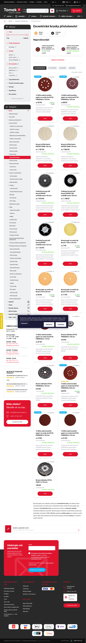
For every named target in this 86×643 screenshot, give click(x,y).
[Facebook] (52, 11)
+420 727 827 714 (13, 360)
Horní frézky (12, 201)
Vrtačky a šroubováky (15, 138)
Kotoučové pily (13, 229)
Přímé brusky (12, 154)
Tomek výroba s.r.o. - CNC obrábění (10, 615)
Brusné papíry (13, 176)
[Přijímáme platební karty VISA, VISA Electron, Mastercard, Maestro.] (25, 626)
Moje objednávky (27, 606)
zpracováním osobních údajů (39, 557)
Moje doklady (26, 608)
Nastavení (24, 323)
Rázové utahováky (14, 142)
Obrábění (11, 302)
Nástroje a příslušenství (15, 120)
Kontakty (39, 2)
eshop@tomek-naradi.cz (12, 345)
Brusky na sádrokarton (15, 173)
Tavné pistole (12, 197)
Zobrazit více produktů (57, 60)
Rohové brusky (13, 160)
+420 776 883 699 (13, 352)
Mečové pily (12, 225)
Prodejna (32, 2)
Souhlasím (61, 324)
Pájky (10, 207)
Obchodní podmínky (9, 2)
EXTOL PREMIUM (14, 60)
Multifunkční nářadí (14, 204)
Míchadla (11, 194)
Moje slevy (25, 611)
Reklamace (26, 586)
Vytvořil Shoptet (65, 640)
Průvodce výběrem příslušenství (17, 242)
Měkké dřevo (13, 70)
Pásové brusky (13, 148)
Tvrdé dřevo (13, 75)
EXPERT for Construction (16, 126)
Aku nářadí (12, 117)
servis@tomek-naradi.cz (12, 362)
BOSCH (12, 55)
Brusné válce (13, 169)
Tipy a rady (7, 602)
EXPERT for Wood (14, 129)
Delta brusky (13, 270)
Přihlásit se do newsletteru (37, 570)
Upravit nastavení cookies (43, 640)
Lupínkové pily (13, 219)
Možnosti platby (27, 591)
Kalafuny (12, 213)
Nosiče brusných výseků (16, 179)
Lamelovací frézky (14, 235)
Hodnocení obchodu (9, 604)
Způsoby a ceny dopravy (29, 594)
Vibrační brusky (13, 151)
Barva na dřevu (14, 68)
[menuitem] (9, 16)
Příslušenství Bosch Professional (17, 246)
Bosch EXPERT (13, 123)
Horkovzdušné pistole (15, 298)
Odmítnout (49, 324)
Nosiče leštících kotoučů (16, 191)
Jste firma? (26, 588)
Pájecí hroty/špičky (15, 210)
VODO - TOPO (12, 317)
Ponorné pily (12, 222)
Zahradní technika (13, 314)
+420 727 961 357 (13, 343)
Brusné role (13, 166)
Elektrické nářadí (13, 114)
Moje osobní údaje (27, 603)
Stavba (10, 305)
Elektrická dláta (13, 182)
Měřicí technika (13, 311)
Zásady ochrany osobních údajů (10, 610)
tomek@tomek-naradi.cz (12, 354)
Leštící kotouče (14, 188)
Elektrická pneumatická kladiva (17, 135)
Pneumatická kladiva (15, 252)
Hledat (46, 10)
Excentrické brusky (14, 157)
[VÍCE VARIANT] (45, 84)
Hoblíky (11, 216)
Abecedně (72, 68)
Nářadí (10, 110)
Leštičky (11, 185)
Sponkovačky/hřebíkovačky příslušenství (16, 239)
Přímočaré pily (13, 232)
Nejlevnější (52, 68)
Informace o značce (22, 2)
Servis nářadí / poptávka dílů (11, 607)
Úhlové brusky (13, 145)
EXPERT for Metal (14, 132)
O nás (45, 2)
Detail (45, 118)
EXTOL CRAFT (13, 57)
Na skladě (12, 47)
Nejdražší (62, 68)
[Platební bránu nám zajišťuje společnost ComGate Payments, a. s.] (13, 626)
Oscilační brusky (14, 280)
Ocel (11, 73)
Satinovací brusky (14, 163)
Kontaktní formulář (17, 422)
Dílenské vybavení (13, 308)
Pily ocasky (13, 289)
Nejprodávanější (40, 68)
